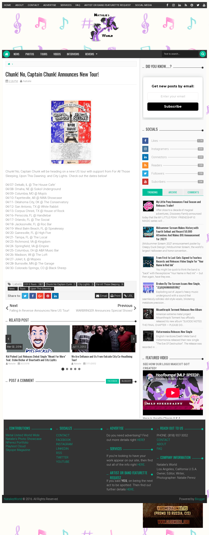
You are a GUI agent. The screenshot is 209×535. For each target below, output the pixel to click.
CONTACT (33, 5)
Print (116, 296)
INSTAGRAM (64, 444)
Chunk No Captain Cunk (59, 284)
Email (103, 296)
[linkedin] (179, 5)
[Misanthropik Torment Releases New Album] (148, 314)
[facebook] (167, 5)
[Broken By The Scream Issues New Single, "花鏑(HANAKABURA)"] (148, 288)
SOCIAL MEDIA (143, 5)
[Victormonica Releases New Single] (148, 336)
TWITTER (62, 457)
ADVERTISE (49, 5)
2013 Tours (30, 284)
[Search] (203, 54)
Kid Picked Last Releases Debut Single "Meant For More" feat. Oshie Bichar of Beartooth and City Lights (36, 358)
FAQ (78, 5)
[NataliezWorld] (6, 54)
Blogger (200, 499)
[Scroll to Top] (204, 528)
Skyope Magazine (18, 450)
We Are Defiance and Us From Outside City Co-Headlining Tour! (101, 358)
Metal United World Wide (23, 435)
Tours (43, 54)
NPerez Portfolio (17, 442)
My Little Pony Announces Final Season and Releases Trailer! (178, 203)
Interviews (73, 54)
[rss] (185, 5)
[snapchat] (192, 5)
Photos (30, 54)
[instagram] (173, 5)
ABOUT (19, 5)
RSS (59, 453)
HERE (140, 440)
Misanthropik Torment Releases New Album (179, 309)
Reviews (89, 54)
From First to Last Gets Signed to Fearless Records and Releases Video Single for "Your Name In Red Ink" (179, 261)
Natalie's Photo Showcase (24, 439)
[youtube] (204, 5)
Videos (57, 54)
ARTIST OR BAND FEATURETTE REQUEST (107, 5)
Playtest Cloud (16, 446)
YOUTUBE (62, 462)
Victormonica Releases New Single (174, 331)
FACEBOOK (63, 440)
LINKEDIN (62, 449)
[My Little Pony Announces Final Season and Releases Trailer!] (148, 206)
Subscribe (173, 106)
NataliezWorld (13, 499)
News (16, 54)
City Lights (84, 284)
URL (130, 296)
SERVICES (65, 5)
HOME (7, 5)
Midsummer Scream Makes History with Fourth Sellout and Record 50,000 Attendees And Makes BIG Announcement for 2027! (178, 233)
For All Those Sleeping (108, 284)
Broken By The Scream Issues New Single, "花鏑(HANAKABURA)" (178, 285)
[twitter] (198, 5)
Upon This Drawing (40, 288)
